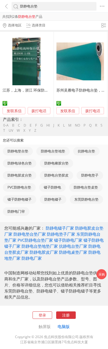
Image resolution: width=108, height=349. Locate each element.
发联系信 (14, 110)
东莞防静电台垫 (86, 199)
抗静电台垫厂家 (73, 246)
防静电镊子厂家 (60, 228)
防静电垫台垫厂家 (30, 234)
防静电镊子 (53, 199)
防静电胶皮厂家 (44, 252)
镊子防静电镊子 (19, 199)
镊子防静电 (52, 187)
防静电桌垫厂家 (73, 252)
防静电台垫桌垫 (86, 187)
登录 (42, 315)
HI (48, 125)
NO (77, 125)
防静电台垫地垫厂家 (40, 246)
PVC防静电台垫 (19, 187)
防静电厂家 (32, 258)
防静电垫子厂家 (61, 234)
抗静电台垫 (86, 151)
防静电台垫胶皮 (56, 175)
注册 (66, 315)
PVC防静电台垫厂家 (35, 240)
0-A (6, 125)
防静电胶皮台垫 (19, 175)
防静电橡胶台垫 (56, 163)
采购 (101, 274)
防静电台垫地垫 (53, 151)
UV (11, 130)
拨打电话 (38, 111)
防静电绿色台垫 (19, 163)
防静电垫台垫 (17, 151)
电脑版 (64, 326)
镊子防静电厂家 (68, 240)
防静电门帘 (16, 211)
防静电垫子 (89, 175)
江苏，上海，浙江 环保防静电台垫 (31, 90)
